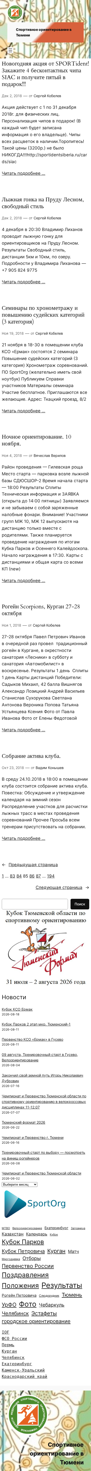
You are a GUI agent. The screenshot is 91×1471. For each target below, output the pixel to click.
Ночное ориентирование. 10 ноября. (36, 440)
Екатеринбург (56, 1228)
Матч (73, 1251)
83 (12, 876)
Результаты (61, 1285)
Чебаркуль (51, 1305)
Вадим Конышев (50, 767)
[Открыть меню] (10, 50)
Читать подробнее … (23, 173)
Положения (20, 1285)
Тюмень (72, 1294)
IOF (5, 1332)
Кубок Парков (23, 1242)
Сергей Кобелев (47, 96)
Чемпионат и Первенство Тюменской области (41, 1173)
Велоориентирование (27, 1228)
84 (19, 876)
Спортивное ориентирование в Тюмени (57, 1453)
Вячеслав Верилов (50, 455)
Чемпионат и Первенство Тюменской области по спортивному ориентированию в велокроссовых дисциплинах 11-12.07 (44, 1102)
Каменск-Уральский (23, 1370)
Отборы (31, 1258)
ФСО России (14, 1338)
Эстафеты (44, 1313)
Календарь (36, 1234)
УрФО (9, 1305)
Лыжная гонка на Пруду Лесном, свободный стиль (43, 203)
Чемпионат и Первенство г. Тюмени (32, 1137)
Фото (27, 1304)
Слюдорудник (49, 1295)
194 (51, 876)
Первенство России (28, 1266)
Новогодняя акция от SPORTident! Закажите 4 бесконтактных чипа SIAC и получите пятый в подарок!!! (45, 74)
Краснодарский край (24, 1376)
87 (38, 876)
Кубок (54, 1234)
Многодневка (11, 1259)
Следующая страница (62, 887)
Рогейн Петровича (19, 1295)
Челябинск (15, 1313)
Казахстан (13, 1234)
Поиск (80, 904)
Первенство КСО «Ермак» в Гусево (32, 1039)
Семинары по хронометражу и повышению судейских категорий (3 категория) (43, 315)
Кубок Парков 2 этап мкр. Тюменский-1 (36, 1024)
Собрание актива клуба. (31, 756)
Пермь (8, 1344)
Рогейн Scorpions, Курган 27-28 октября (41, 610)
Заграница (78, 1228)
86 (32, 876)
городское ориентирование (36, 1321)
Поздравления (25, 1275)
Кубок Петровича (23, 1251)
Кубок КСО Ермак (17, 1009)
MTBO (6, 1228)
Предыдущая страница (30, 864)
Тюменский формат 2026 (23, 1122)
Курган (56, 1251)
